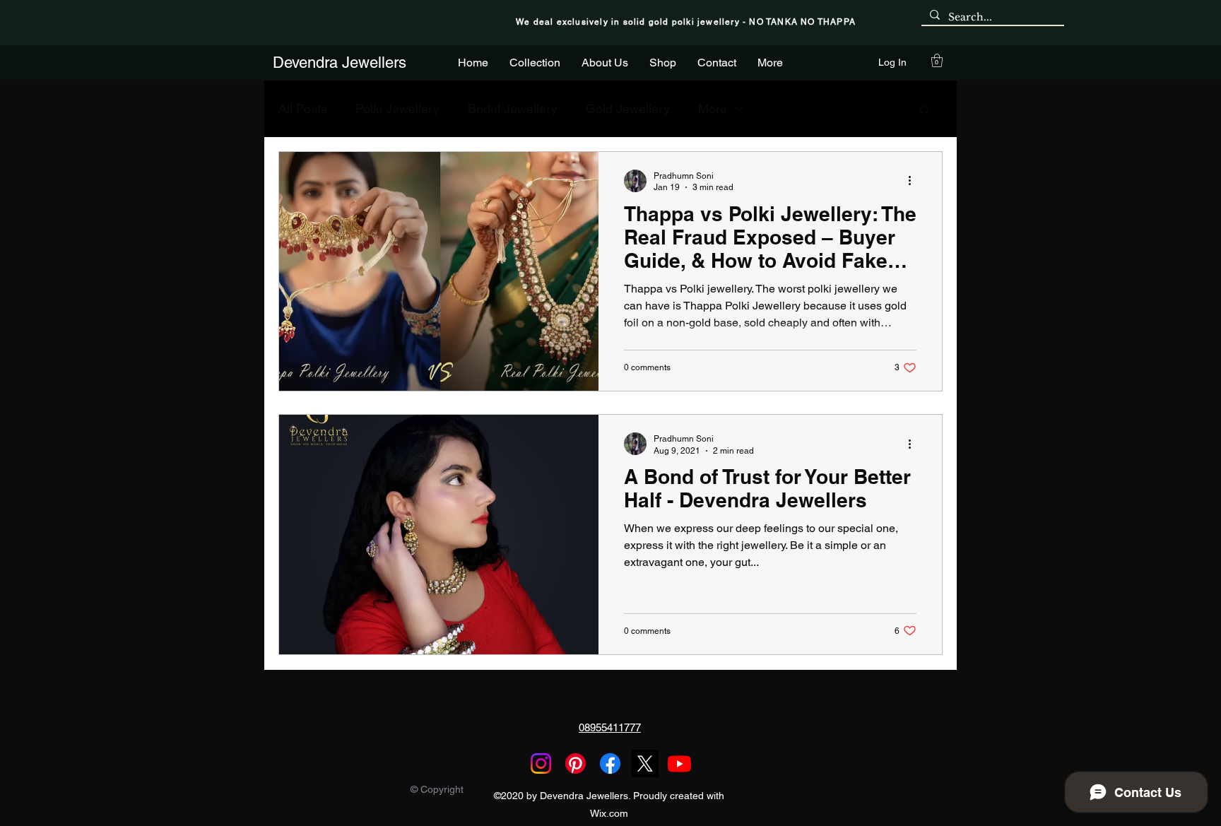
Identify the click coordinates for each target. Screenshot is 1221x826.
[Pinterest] (575, 763)
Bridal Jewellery (513, 108)
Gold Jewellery (628, 108)
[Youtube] (679, 763)
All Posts (302, 108)
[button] (937, 60)
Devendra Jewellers (339, 62)
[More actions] (914, 180)
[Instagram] (541, 763)
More (712, 108)
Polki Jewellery (397, 108)
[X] (645, 763)
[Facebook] (610, 763)
